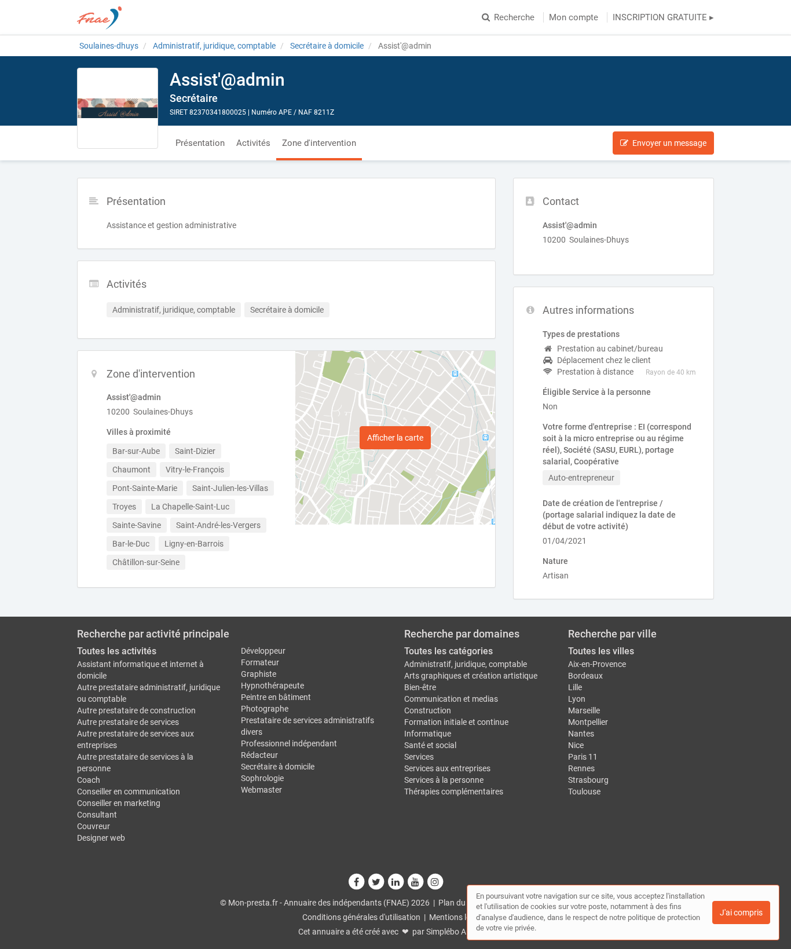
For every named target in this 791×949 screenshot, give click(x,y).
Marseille (584, 710)
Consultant (97, 814)
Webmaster (261, 789)
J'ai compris (741, 912)
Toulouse (584, 791)
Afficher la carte (395, 437)
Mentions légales (459, 917)
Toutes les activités (116, 651)
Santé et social (430, 745)
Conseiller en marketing (118, 803)
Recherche (514, 17)
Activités (253, 143)
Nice (576, 745)
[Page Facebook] (357, 881)
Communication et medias (451, 698)
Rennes (581, 768)
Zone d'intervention (319, 143)
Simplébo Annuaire (459, 931)
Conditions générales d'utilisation (361, 917)
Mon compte (573, 17)
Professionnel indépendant (289, 743)
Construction (427, 710)
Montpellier (588, 722)
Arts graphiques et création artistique (470, 675)
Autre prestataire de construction (136, 710)
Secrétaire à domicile (277, 766)
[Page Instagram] (435, 881)
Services (419, 756)
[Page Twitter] (376, 881)
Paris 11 (583, 756)
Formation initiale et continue (456, 722)
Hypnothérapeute (272, 685)
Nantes (581, 733)
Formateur (260, 662)
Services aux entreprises (447, 768)
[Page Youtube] (416, 881)
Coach (88, 780)
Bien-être (420, 687)
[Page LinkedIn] (396, 881)
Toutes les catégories (448, 651)
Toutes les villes (601, 651)
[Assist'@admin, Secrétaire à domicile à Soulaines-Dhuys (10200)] (118, 108)
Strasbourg (588, 780)
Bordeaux (585, 675)
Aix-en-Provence (597, 664)
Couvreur (93, 826)
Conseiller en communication (128, 791)
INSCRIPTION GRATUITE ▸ (663, 17)
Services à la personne (444, 780)
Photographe (264, 708)
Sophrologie (262, 778)
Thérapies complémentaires (453, 791)
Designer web (101, 837)
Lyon (576, 698)
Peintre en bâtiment (276, 697)
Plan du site (459, 902)
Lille (575, 687)
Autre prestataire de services (128, 722)
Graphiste (258, 674)
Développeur (263, 650)
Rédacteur (259, 755)
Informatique (427, 733)
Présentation (200, 143)
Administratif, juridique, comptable (465, 664)
